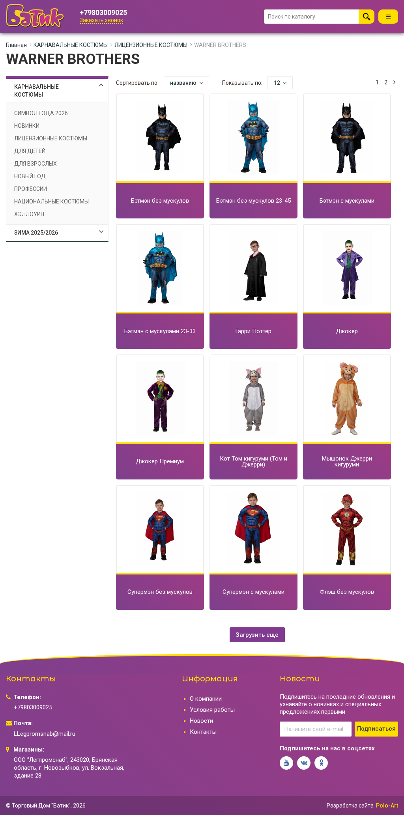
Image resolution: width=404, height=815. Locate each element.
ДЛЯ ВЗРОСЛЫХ (35, 163)
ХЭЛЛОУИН (29, 214)
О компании (206, 698)
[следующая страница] (394, 83)
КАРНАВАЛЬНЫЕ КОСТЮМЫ (71, 45)
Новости (201, 720)
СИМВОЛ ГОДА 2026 (41, 113)
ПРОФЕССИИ (30, 189)
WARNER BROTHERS (220, 45)
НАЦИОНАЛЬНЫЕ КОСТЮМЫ (51, 201)
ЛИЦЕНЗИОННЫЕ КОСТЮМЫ (150, 45)
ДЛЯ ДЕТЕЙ (29, 151)
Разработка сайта (350, 805)
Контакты (203, 731)
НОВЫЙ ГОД (30, 176)
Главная (16, 45)
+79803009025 (103, 12)
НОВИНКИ (26, 126)
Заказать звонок (101, 20)
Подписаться (376, 728)
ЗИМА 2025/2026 (36, 232)
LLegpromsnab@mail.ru (44, 733)
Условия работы (212, 709)
